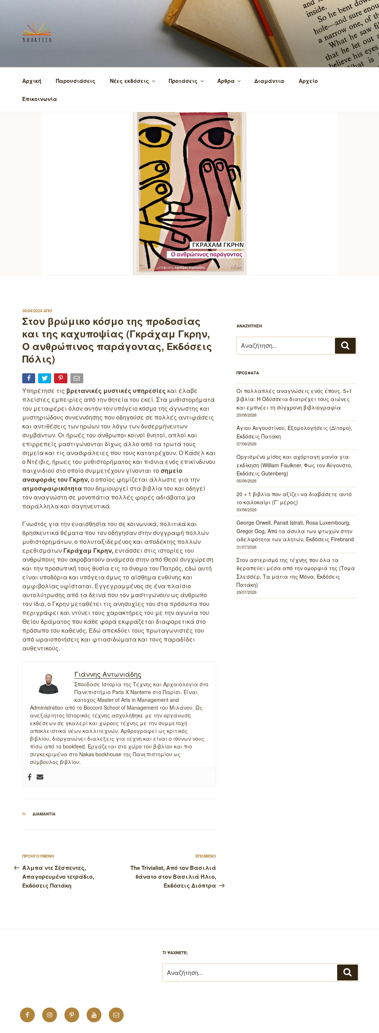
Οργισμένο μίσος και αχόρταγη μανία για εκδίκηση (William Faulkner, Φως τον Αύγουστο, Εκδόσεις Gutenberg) (294, 465)
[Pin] (61, 379)
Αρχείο (308, 80)
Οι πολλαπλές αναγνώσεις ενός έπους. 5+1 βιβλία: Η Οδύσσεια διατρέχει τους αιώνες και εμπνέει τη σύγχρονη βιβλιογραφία (294, 399)
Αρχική (31, 80)
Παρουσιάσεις (75, 80)
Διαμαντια (44, 814)
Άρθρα (226, 80)
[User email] (40, 777)
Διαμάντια (269, 80)
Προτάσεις (183, 80)
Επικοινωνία (39, 98)
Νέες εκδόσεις (129, 80)
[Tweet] (45, 379)
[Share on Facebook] (29, 379)
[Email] (77, 379)
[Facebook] (29, 777)
